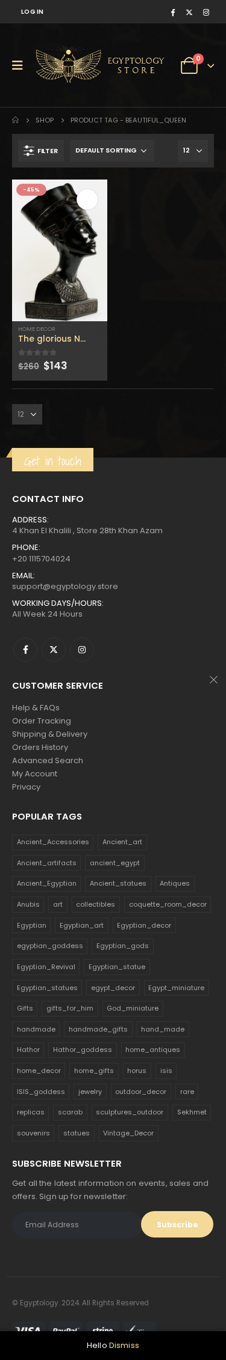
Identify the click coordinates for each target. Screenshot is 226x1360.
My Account (34, 773)
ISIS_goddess (41, 1091)
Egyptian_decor (144, 925)
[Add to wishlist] (101, 329)
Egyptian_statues (47, 988)
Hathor (28, 1049)
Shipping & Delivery (49, 734)
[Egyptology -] (79, 65)
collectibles (95, 904)
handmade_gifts (98, 1029)
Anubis (28, 904)
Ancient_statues (118, 883)
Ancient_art (122, 842)
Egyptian (31, 925)
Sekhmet (192, 1112)
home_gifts (94, 1070)
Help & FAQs (36, 707)
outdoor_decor (140, 1091)
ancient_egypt (115, 863)
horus (136, 1070)
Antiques (175, 883)
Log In (32, 11)
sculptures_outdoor (129, 1112)
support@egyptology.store (65, 586)
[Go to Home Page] (15, 120)
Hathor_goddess (82, 1049)
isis (166, 1070)
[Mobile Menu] (21, 65)
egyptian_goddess (50, 945)
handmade (36, 1029)
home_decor (39, 1070)
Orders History (40, 747)
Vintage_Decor (128, 1133)
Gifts (25, 1008)
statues (76, 1133)
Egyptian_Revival (46, 967)
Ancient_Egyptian (47, 883)
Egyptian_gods (122, 945)
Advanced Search (47, 760)
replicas (31, 1112)
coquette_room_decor (168, 904)
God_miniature (133, 1008)
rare (187, 1091)
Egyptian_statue (117, 967)
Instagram (82, 650)
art (58, 904)
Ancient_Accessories (53, 842)
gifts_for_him (69, 1008)
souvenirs (33, 1133)
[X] (189, 12)
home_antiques (152, 1049)
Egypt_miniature (176, 988)
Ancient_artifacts (47, 863)
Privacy (26, 787)
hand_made (162, 1029)
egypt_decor (113, 988)
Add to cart (87, 199)
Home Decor (36, 329)
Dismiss (124, 1345)
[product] (59, 250)
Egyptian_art (82, 925)
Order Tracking (41, 721)
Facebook (25, 650)
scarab (70, 1112)
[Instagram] (206, 12)
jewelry (90, 1091)
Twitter (54, 650)
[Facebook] (172, 12)
